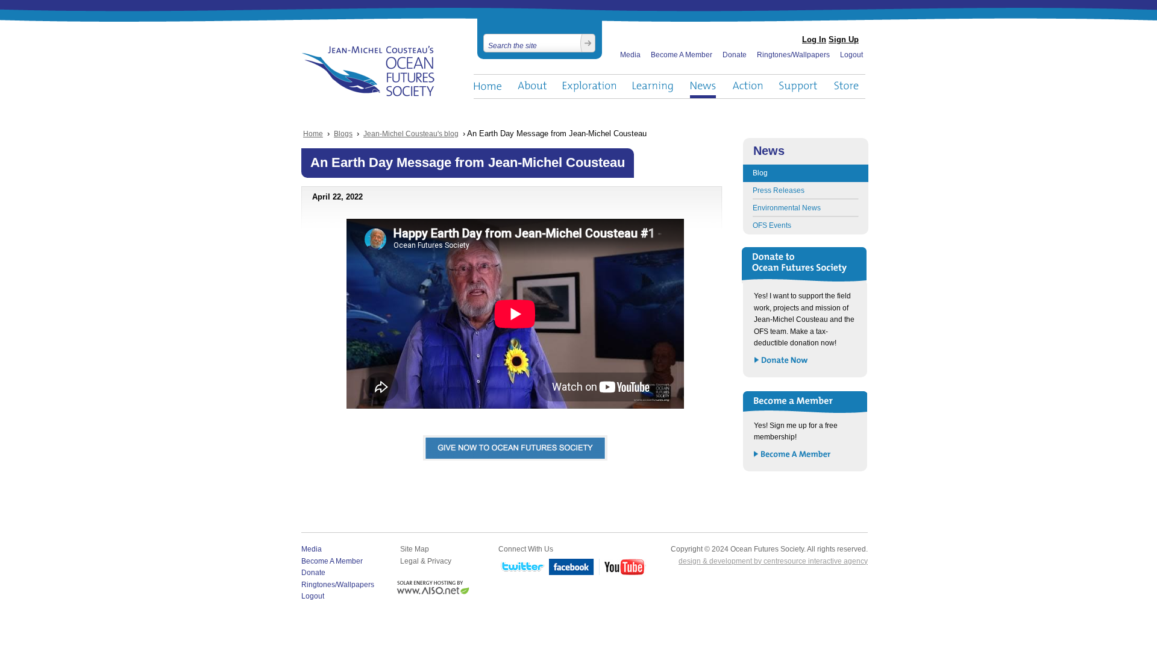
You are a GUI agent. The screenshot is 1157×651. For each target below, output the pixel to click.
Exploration (589, 86)
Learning (653, 86)
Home (487, 86)
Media (630, 55)
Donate (735, 55)
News (703, 86)
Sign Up (844, 39)
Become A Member (681, 55)
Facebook (571, 567)
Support (798, 86)
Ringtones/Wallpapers (793, 55)
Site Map (414, 549)
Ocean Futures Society (368, 71)
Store (847, 86)
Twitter (521, 567)
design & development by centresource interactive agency (773, 561)
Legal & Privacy (425, 561)
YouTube (622, 567)
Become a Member (793, 455)
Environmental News (787, 208)
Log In (814, 39)
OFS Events (772, 225)
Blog (760, 173)
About (532, 86)
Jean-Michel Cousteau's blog (411, 134)
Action (747, 86)
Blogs (343, 134)
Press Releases (778, 190)
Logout (851, 55)
